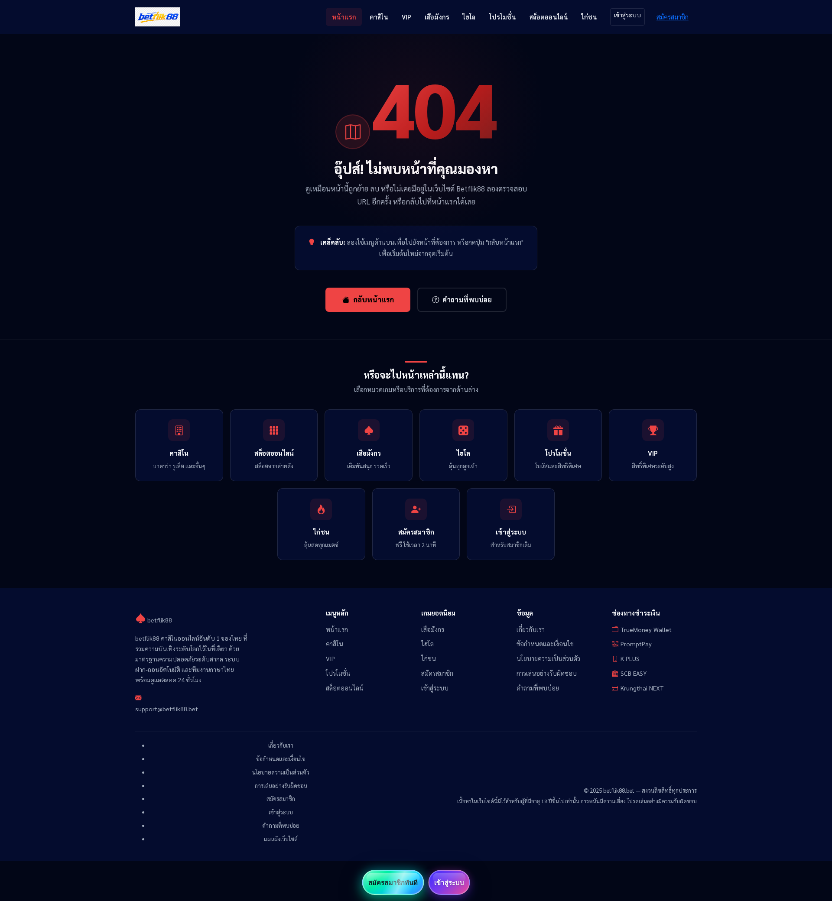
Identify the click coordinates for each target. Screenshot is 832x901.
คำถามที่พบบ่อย (467, 299)
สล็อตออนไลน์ (549, 17)
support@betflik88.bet (166, 709)
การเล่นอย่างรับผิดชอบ (547, 673)
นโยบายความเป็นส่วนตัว (548, 658)
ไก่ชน (589, 17)
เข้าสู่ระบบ (627, 15)
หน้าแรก (344, 17)
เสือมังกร (437, 17)
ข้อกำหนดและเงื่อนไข (545, 644)
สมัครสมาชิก (672, 17)
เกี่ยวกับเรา (531, 629)
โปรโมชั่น (502, 17)
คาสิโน (379, 17)
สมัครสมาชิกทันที (393, 882)
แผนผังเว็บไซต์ (281, 839)
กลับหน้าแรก (373, 299)
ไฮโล (469, 17)
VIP (406, 17)
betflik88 (159, 620)
